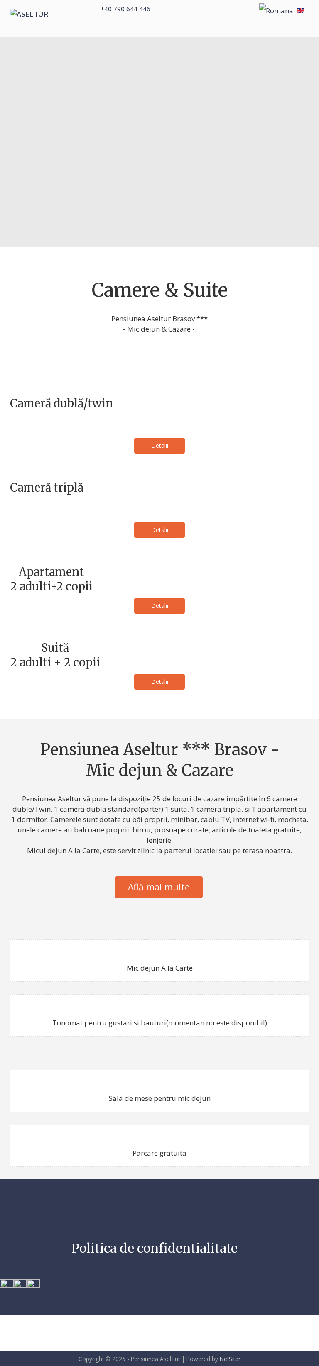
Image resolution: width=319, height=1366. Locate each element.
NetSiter (230, 1359)
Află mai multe (159, 887)
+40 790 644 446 (125, 9)
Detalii (159, 445)
